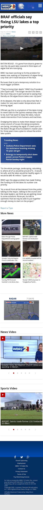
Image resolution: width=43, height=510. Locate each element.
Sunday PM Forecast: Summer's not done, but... (10, 281)
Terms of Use (21, 474)
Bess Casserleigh (9, 36)
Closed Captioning (21, 461)
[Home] (8, 7)
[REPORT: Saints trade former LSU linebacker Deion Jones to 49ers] (32, 227)
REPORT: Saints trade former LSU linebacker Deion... (30, 239)
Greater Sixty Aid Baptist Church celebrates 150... (10, 259)
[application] (21, 48)
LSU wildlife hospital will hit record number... (32, 259)
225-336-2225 (18, 482)
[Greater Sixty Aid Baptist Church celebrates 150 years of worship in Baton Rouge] (11, 249)
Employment (21, 463)
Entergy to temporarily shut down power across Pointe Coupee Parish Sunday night (21, 157)
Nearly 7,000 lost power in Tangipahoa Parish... (31, 281)
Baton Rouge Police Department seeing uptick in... (10, 239)
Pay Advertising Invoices (21, 477)
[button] (21, 48)
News (14, 32)
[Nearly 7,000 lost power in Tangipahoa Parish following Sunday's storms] (32, 270)
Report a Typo (7, 208)
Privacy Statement (22, 471)
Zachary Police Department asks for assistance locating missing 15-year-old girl (21, 148)
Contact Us (21, 469)
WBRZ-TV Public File (21, 466)
